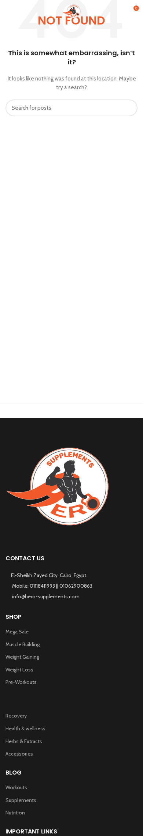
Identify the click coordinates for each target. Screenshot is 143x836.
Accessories (19, 753)
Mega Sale (17, 631)
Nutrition (15, 812)
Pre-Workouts (21, 682)
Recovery (16, 715)
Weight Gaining (22, 657)
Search (127, 107)
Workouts (16, 787)
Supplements (21, 800)
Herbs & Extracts (24, 741)
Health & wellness (25, 728)
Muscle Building (23, 644)
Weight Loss (19, 669)
